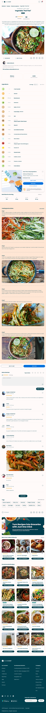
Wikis (3, 679)
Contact (37, 676)
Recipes (3, 668)
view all (42, 537)
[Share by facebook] (37, 58)
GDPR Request (5, 708)
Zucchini (18, 89)
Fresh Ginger (16, 111)
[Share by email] (42, 58)
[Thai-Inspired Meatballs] (23, 643)
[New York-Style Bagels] (23, 549)
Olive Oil (15, 125)
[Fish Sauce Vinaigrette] (8, 643)
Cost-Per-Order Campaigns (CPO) (21, 671)
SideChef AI (16, 679)
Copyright (27, 708)
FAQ (36, 690)
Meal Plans (4, 676)
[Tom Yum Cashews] (37, 620)
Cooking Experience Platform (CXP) (21, 668)
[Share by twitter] (40, 58)
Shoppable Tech (17, 676)
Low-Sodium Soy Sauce (19, 129)
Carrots (15, 93)
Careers (37, 671)
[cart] (42, 2)
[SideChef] (6, 661)
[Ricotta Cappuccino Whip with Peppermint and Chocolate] (8, 549)
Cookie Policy (38, 685)
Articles (3, 671)
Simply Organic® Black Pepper (20, 121)
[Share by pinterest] (34, 58)
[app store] (14, 701)
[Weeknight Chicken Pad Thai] (23, 576)
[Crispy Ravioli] (37, 549)
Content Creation (18, 674)
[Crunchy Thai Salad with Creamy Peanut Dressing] (37, 598)
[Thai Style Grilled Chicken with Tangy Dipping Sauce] (37, 576)
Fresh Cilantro (17, 165)
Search (3, 682)
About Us (38, 668)
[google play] (5, 701)
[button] (2, 1)
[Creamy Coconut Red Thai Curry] (23, 598)
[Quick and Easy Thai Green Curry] (37, 643)
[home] (7, 2)
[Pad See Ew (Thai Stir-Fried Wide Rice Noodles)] (23, 620)
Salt (15, 116)
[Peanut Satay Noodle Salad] (8, 620)
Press (37, 674)
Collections (4, 674)
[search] (39, 2)
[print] (31, 58)
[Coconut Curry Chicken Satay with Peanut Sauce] (8, 598)
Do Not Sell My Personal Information (16, 708)
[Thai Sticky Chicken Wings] (8, 576)
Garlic (15, 107)
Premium (4, 685)
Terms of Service (39, 679)
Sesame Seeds (17, 152)
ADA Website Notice (40, 687)
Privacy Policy (39, 682)
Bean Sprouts (17, 98)
